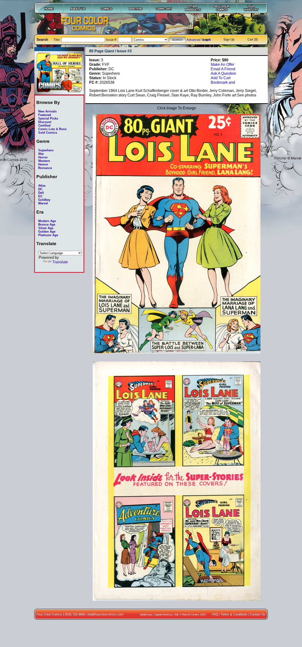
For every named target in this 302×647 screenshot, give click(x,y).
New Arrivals (47, 111)
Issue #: (112, 39)
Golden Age (46, 231)
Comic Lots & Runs (52, 129)
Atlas (42, 185)
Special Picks (48, 118)
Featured (44, 115)
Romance (45, 168)
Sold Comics (47, 132)
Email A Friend (223, 69)
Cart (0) (252, 39)
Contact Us (257, 614)
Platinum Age (48, 235)
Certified (44, 125)
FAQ (215, 614)
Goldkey (44, 200)
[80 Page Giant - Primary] (176, 356)
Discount (44, 122)
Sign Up (228, 39)
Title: (57, 39)
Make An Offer (222, 64)
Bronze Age (46, 224)
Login (206, 39)
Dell (41, 192)
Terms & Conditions (234, 614)
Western (44, 161)
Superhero (46, 150)
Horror (43, 157)
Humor (43, 164)
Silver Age (45, 228)
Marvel (43, 203)
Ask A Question (223, 73)
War (41, 154)
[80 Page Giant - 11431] (176, 603)
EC (40, 196)
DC (40, 189)
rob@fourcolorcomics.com (105, 614)
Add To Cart (221, 78)
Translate (60, 262)
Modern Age (47, 221)
